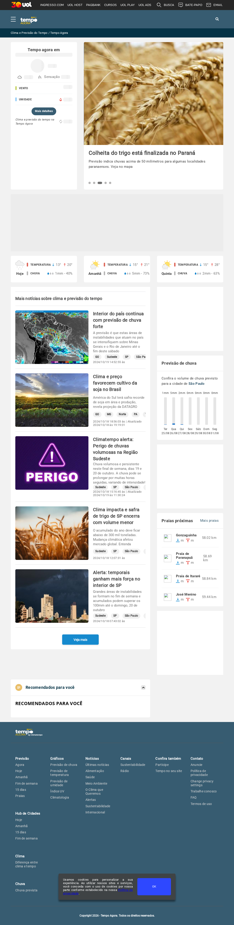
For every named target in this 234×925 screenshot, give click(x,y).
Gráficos (57, 759)
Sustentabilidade (97, 806)
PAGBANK (93, 5)
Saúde (90, 777)
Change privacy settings (202, 783)
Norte (122, 414)
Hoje (18, 771)
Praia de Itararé (188, 576)
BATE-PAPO (193, 5)
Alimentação (94, 771)
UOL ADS (144, 5)
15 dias (20, 789)
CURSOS (110, 5)
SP (127, 357)
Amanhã (21, 777)
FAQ (194, 797)
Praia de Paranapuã (184, 556)
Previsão (22, 759)
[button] (89, 183)
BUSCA (169, 5)
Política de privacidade (199, 773)
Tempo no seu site (168, 771)
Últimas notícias (97, 765)
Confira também (168, 759)
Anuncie (196, 765)
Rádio (124, 771)
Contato (197, 759)
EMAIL (218, 5)
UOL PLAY (127, 5)
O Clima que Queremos (94, 791)
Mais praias (209, 521)
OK (154, 886)
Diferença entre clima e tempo (26, 864)
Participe (162, 765)
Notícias (92, 759)
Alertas (90, 800)
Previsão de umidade (58, 783)
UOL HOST (74, 5)
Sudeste (112, 357)
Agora (19, 765)
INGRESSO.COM (52, 5)
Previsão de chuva (63, 765)
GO (97, 357)
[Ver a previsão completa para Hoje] (44, 269)
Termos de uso (201, 804)
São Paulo (143, 357)
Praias (20, 796)
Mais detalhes (44, 111)
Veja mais (80, 640)
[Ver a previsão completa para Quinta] (190, 269)
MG (109, 414)
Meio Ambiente (96, 783)
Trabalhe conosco (204, 791)
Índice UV (57, 791)
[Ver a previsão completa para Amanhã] (117, 269)
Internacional (95, 812)
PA (136, 414)
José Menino (186, 594)
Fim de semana (26, 783)
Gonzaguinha (186, 535)
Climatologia (59, 797)
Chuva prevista (26, 890)
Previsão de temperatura (59, 773)
